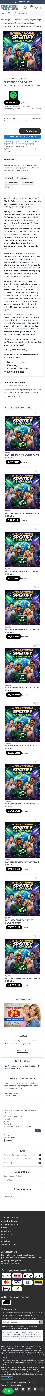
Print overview (13, 182)
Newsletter (9, 1196)
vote (37, 1131)
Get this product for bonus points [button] (22, 137)
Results (7, 1113)
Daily (8, 1119)
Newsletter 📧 (16, 362)
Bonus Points (15, 371)
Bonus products (11, 1093)
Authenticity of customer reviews (18, 385)
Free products (10, 1096)
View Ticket (8, 1180)
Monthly (9, 1124)
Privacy (4, 1228)
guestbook (6, 1241)
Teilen (10, 187)
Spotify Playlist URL (12, 109)
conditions (6, 1231)
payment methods (9, 1224)
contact (4, 1238)
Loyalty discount (18, 368)
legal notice (6, 1234)
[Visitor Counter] (7, 1378)
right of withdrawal (9, 1221)
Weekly (9, 1121)
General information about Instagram (22, 1155)
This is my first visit (14, 1116)
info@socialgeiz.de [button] (12, 1260)
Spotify (23, 79)
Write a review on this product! (17, 1044)
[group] (22, 51)
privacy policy (21, 1332)
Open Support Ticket (12, 1176)
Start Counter (10, 118)
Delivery (12, 365)
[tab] (17, 384)
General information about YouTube (22, 1159)
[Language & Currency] (25, 7)
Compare (23, 178)
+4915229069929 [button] (11, 1263)
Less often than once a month (18, 1126)
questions (29, 182)
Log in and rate (14, 396)
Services (4, 1357)
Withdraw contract (9, 1244)
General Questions (22, 1163)
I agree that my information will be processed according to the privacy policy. (21, 1327)
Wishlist (11, 178)
